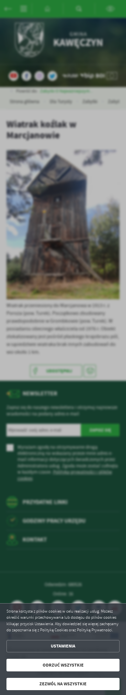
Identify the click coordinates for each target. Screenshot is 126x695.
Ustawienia (63, 646)
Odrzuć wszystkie (63, 665)
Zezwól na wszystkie (63, 684)
